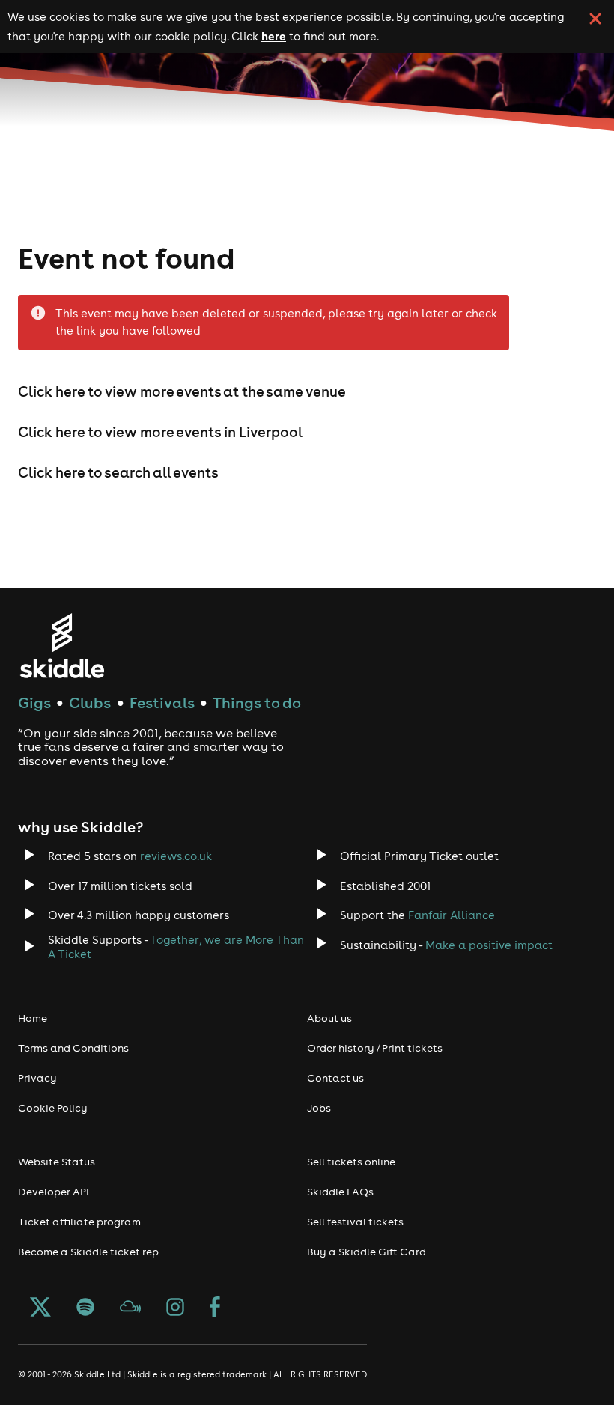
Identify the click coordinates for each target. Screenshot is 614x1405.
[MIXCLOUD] (130, 1308)
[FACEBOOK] (215, 1308)
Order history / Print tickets (375, 1048)
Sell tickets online (351, 1161)
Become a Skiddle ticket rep (88, 1251)
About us (329, 1018)
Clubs (90, 702)
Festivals (162, 702)
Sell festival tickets (355, 1221)
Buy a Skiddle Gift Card (366, 1251)
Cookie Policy (53, 1108)
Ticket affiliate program (79, 1221)
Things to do (257, 702)
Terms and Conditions (73, 1048)
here (273, 35)
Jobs (319, 1108)
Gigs (34, 702)
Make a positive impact (489, 945)
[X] (40, 1308)
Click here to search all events (118, 472)
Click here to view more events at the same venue (182, 391)
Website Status (56, 1161)
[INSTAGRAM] (175, 1308)
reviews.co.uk (176, 856)
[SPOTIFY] (85, 1308)
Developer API (53, 1191)
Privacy (37, 1078)
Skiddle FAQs (340, 1191)
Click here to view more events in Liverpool (160, 432)
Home (32, 1018)
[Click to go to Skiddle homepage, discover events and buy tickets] (62, 645)
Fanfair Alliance (451, 915)
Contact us (335, 1078)
